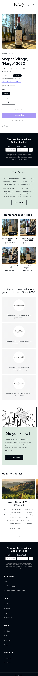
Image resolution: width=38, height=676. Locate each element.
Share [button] (6, 126)
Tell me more (14, 457)
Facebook (7, 663)
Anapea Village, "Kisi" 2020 (10, 267)
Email (7, 146)
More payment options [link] (19, 120)
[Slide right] (23, 537)
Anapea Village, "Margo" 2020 (28, 239)
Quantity (5, 98)
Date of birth (21, 146)
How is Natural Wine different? (18, 504)
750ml (7, 94)
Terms (6, 613)
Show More (19, 202)
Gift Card (7, 640)
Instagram (7, 658)
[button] (4, 5)
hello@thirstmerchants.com (14, 590)
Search (6, 645)
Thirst (22, 675)
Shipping (4, 78)
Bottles (7, 631)
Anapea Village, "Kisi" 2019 (10, 239)
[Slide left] (14, 537)
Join (5, 635)
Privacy (7, 608)
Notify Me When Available (11, 82)
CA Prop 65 (8, 618)
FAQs (5, 581)
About (6, 604)
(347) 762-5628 (10, 586)
